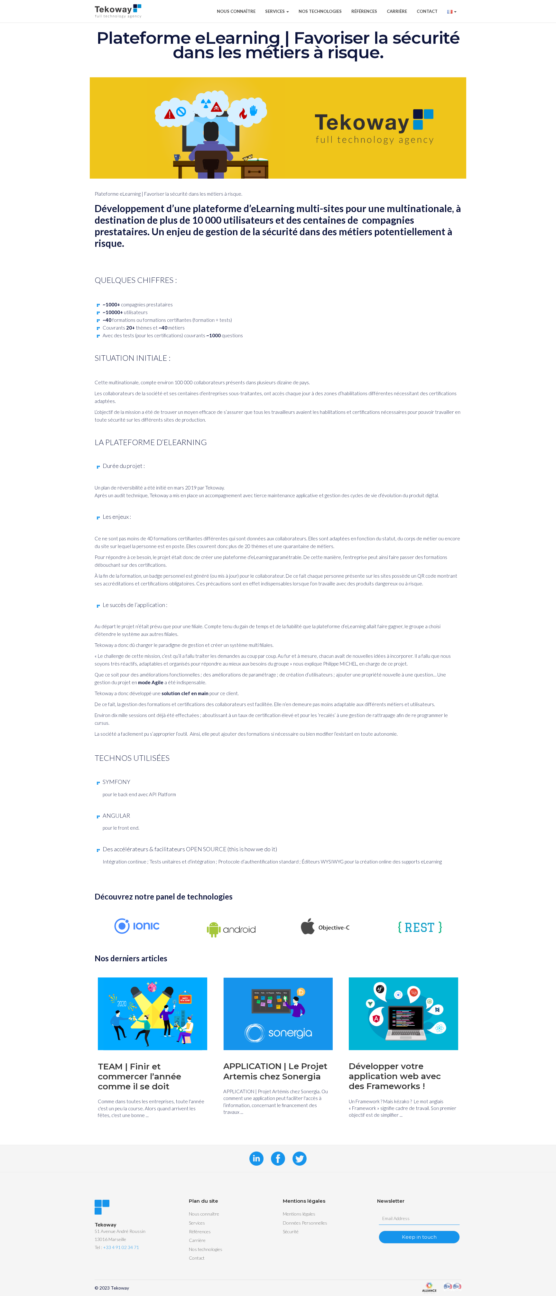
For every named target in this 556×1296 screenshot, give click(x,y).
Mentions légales (299, 1214)
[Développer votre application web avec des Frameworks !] (403, 1013)
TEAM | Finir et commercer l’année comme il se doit (139, 1076)
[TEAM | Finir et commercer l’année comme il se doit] (152, 1013)
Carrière (397, 11)
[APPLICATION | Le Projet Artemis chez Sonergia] (278, 1013)
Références (364, 11)
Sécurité (291, 1231)
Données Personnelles (305, 1223)
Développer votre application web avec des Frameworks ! (395, 1076)
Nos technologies (320, 11)
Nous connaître (236, 11)
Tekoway (120, 1288)
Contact (427, 11)
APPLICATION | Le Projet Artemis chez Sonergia (275, 1071)
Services (275, 11)
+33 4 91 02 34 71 (121, 1247)
